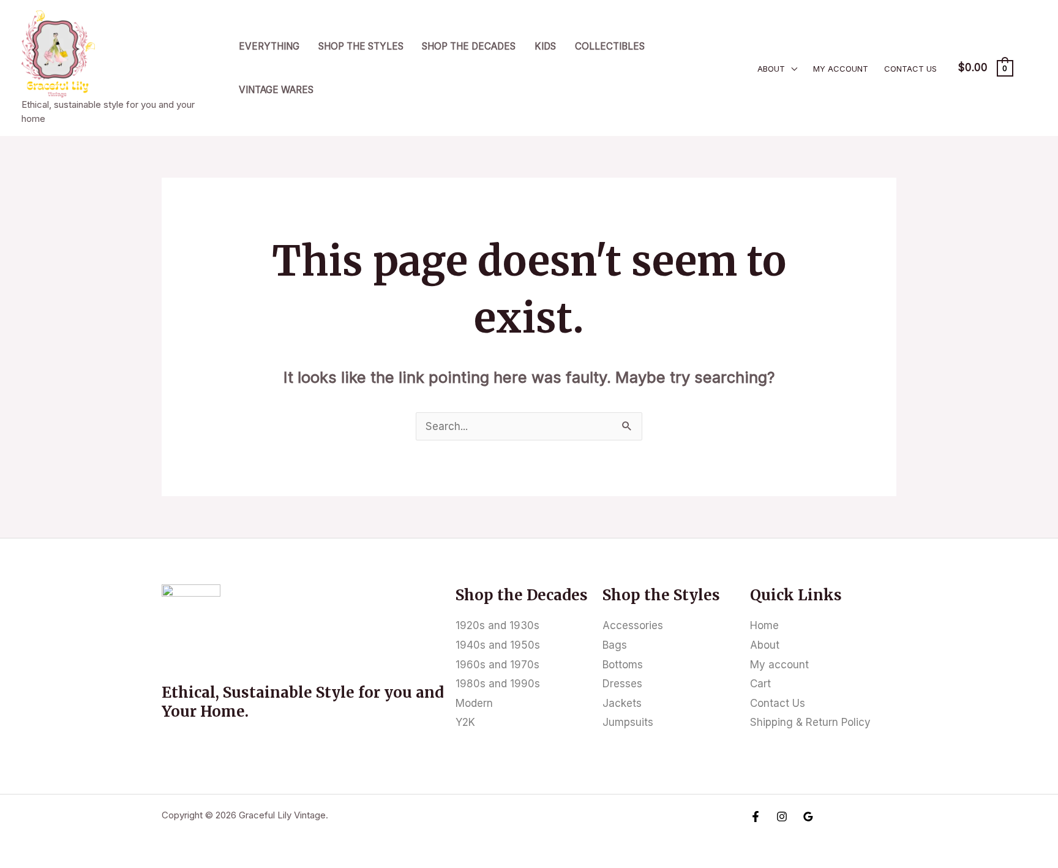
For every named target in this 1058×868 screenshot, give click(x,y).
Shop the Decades (469, 46)
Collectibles (610, 46)
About (771, 69)
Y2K (465, 722)
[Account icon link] (1031, 68)
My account (840, 69)
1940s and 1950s (498, 645)
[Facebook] (755, 816)
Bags (614, 645)
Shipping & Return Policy (810, 722)
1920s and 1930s (497, 625)
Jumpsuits (627, 722)
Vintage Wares (276, 90)
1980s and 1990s (498, 683)
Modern (474, 703)
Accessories (632, 625)
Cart (760, 683)
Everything (269, 46)
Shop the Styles (360, 46)
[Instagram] (781, 816)
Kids (545, 46)
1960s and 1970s (497, 665)
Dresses (622, 683)
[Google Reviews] (808, 816)
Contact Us (910, 69)
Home (764, 625)
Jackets (622, 703)
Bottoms (622, 665)
